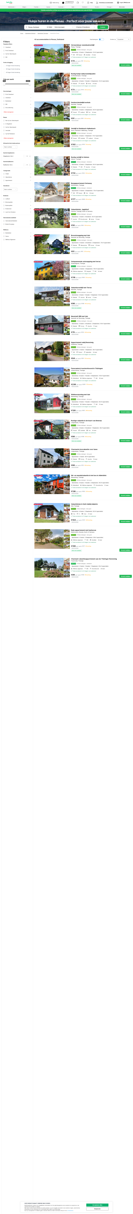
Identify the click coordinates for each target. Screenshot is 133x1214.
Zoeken (102, 27)
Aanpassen (97, 1208)
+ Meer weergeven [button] (8, 112)
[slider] (4, 84)
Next (60, 54)
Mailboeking (56, 2)
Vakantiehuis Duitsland (30, 33)
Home (21, 33)
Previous (38, 54)
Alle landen (122, 7)
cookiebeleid (70, 1210)
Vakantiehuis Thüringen (43, 33)
